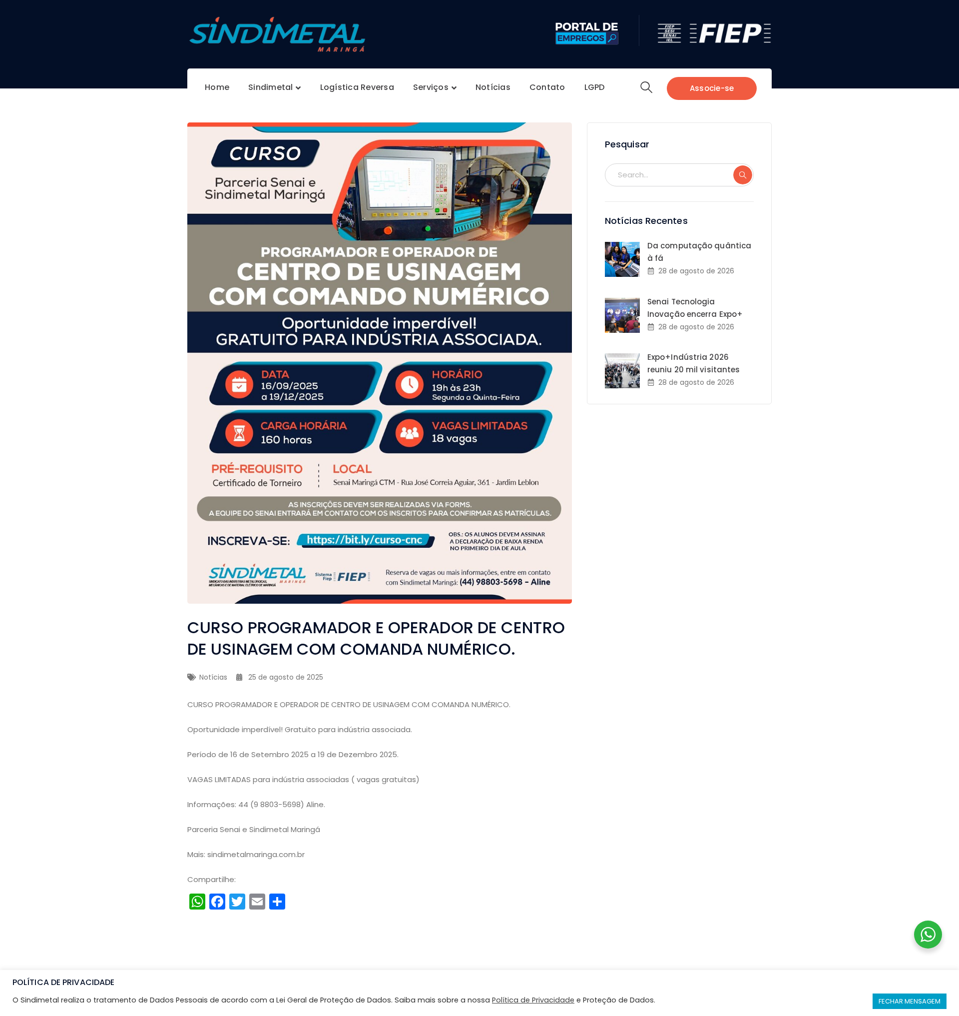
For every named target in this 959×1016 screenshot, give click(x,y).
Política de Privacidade (533, 1000)
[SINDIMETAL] (277, 33)
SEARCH (742, 174)
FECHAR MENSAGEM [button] (910, 1001)
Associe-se (712, 88)
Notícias (213, 677)
